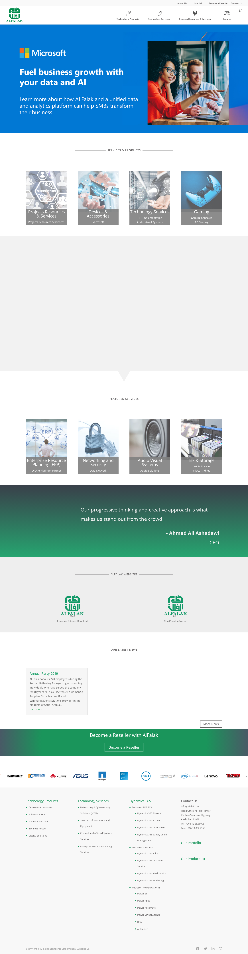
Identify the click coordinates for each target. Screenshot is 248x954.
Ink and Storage (37, 828)
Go (46, 180)
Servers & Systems (38, 821)
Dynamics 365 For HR (148, 820)
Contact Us (237, 3)
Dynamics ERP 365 (142, 807)
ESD (72, 616)
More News (211, 724)
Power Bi (142, 893)
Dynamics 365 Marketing (150, 880)
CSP (175, 616)
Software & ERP (37, 814)
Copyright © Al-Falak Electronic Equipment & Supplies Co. (58, 948)
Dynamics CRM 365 (142, 847)
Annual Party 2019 (44, 673)
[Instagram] (220, 949)
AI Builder (142, 929)
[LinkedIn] (213, 949)
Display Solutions (38, 835)
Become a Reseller (218, 3)
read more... (37, 709)
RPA (139, 921)
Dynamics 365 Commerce (150, 827)
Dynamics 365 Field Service (151, 873)
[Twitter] (205, 949)
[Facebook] (197, 949)
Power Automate (146, 907)
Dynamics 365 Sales (147, 853)
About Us (182, 3)
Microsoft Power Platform (146, 887)
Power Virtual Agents (148, 914)
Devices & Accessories (40, 807)
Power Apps (143, 900)
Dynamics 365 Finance (149, 813)
